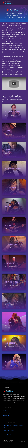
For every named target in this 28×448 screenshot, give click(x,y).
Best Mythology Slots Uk (10, 434)
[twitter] (19, 441)
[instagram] (22, 441)
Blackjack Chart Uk (9, 430)
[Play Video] (14, 84)
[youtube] (24, 441)
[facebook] (16, 441)
